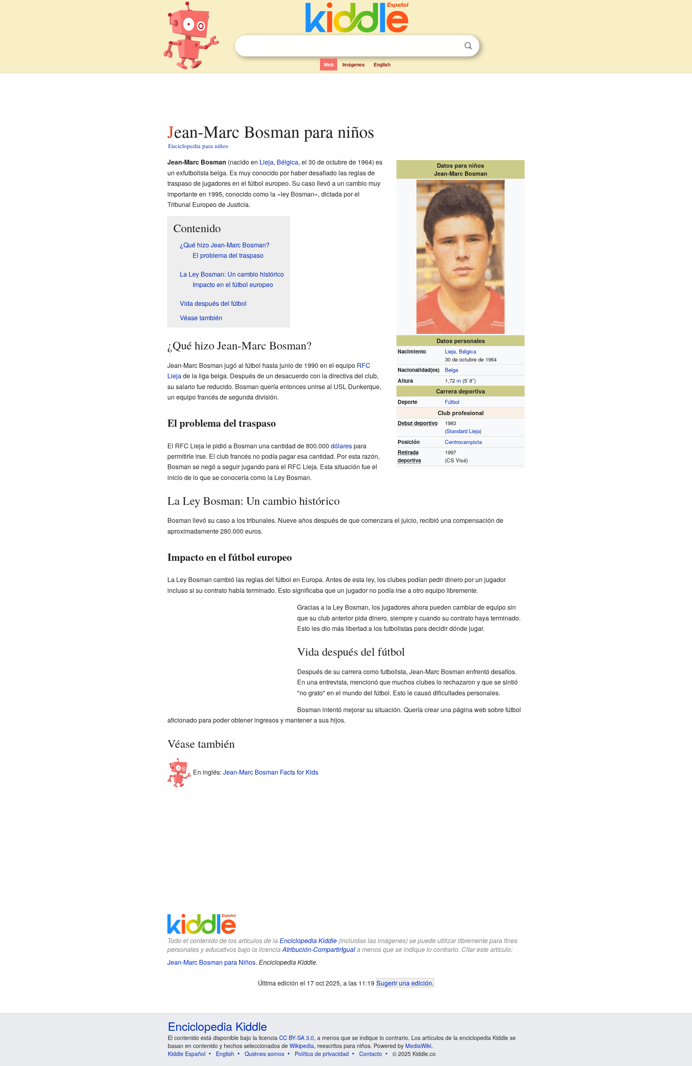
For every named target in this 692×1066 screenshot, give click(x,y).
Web (329, 64)
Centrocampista (463, 442)
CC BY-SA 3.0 (296, 1038)
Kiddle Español (186, 1054)
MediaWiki (418, 1046)
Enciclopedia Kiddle (308, 940)
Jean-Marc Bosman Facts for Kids (270, 772)
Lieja (450, 351)
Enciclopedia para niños (198, 146)
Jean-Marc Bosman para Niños (211, 962)
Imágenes (353, 64)
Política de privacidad (322, 1054)
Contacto (370, 1054)
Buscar (468, 46)
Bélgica (467, 351)
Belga (451, 369)
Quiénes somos (264, 1054)
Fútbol (452, 402)
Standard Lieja (463, 431)
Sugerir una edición (404, 982)
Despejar (452, 46)
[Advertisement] (345, 96)
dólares (341, 445)
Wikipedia (302, 1046)
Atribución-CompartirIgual (318, 949)
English (382, 64)
